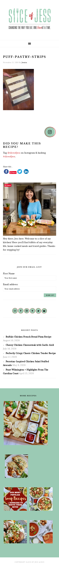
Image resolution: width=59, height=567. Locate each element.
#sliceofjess (9, 156)
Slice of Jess (29, 19)
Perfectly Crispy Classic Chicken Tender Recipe (31, 353)
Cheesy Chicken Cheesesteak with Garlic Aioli (30, 345)
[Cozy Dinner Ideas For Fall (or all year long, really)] (15, 532)
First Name (9, 273)
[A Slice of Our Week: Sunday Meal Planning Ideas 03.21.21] (41, 499)
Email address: (10, 284)
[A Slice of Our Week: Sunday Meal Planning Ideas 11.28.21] (41, 532)
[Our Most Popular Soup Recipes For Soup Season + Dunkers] (15, 499)
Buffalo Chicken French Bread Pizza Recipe (28, 336)
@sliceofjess (13, 152)
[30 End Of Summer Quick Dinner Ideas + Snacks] (26, 423)
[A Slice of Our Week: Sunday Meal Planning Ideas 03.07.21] (16, 466)
